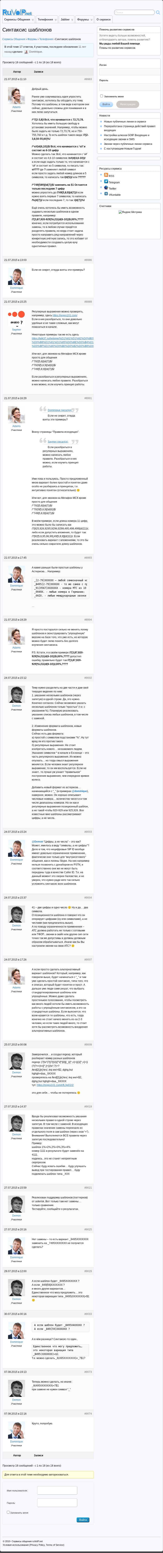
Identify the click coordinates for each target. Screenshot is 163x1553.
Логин (103, 65)
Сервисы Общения (17, 19)
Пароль (103, 80)
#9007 (88, 959)
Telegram (114, 182)
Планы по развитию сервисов (117, 47)
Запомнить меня (19, 1512)
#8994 (88, 619)
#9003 (88, 831)
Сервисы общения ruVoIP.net (27, 1541)
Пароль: (11, 1503)
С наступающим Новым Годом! (122, 148)
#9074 (88, 1413)
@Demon (37, 841)
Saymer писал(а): (58, 441)
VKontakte (114, 194)
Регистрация (127, 104)
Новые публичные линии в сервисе (125, 121)
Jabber (65, 19)
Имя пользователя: (17, 1490)
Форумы (83, 19)
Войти (83, 1519)
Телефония (45, 19)
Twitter (112, 188)
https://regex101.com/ (65, 315)
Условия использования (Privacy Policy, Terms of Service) (33, 1545)
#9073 (88, 1371)
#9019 (88, 1106)
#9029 (88, 1271)
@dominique (79, 791)
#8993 (88, 557)
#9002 (88, 677)
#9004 (88, 897)
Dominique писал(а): (60, 410)
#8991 (88, 398)
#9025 (88, 1229)
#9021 (88, 1187)
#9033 (88, 1314)
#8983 (88, 79)
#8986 (88, 260)
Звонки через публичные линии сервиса (128, 143)
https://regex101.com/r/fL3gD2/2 (55, 1085)
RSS (111, 176)
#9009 (88, 1044)
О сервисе (104, 19)
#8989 (88, 301)
